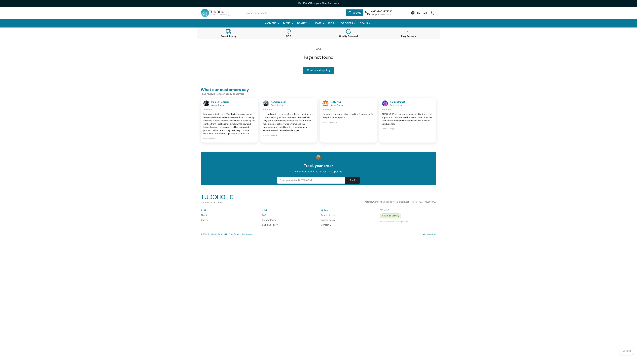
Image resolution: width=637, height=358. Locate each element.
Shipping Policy (270, 224)
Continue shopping (318, 70)
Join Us (205, 220)
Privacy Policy (328, 220)
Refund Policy (269, 220)
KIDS (331, 23)
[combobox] (303, 13)
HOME (317, 23)
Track (352, 180)
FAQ (264, 215)
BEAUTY (302, 23)
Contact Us (327, 224)
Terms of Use (328, 215)
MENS (286, 23)
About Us (206, 215)
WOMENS (270, 23)
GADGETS (347, 23)
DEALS (364, 23)
